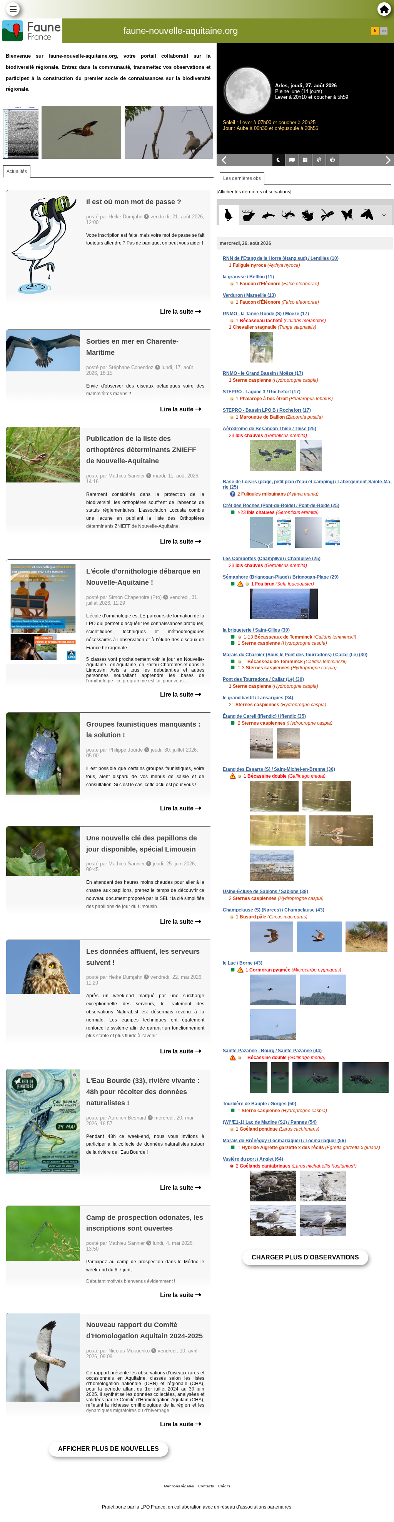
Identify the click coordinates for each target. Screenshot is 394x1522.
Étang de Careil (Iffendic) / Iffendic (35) (264, 716)
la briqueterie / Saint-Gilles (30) (256, 630)
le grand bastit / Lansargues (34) (258, 697)
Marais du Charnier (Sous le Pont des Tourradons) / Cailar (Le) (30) (295, 654)
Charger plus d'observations (305, 1257)
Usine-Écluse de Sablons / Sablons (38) (265, 891)
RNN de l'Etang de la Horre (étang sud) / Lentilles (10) (281, 258)
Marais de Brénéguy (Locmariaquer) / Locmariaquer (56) (284, 1140)
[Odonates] (327, 215)
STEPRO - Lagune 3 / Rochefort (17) (262, 391)
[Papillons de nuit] (367, 215)
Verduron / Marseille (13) (249, 295)
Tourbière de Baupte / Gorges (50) (259, 1103)
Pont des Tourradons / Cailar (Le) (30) (263, 679)
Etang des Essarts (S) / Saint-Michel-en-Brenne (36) (279, 769)
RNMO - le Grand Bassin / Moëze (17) (263, 373)
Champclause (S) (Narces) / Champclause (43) (273, 910)
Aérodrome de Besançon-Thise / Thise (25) (269, 428)
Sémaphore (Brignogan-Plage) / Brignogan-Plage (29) (281, 577)
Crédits (224, 1486)
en (384, 31)
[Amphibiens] (307, 215)
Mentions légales (179, 1486)
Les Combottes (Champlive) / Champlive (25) (272, 558)
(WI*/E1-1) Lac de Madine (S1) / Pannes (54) (270, 1122)
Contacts (206, 1486)
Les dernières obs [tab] (242, 178)
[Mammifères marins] (268, 215)
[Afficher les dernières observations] (254, 192)
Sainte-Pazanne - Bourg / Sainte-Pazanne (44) (272, 1050)
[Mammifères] (249, 215)
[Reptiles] (288, 215)
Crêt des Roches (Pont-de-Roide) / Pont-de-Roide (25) (281, 505)
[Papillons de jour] (347, 215)
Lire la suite (177, 311)
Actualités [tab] (17, 171)
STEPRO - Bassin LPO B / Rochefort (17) (267, 410)
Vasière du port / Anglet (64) (253, 1159)
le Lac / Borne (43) (242, 963)
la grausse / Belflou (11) (248, 276)
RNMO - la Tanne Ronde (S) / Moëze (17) (266, 313)
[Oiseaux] (229, 215)
